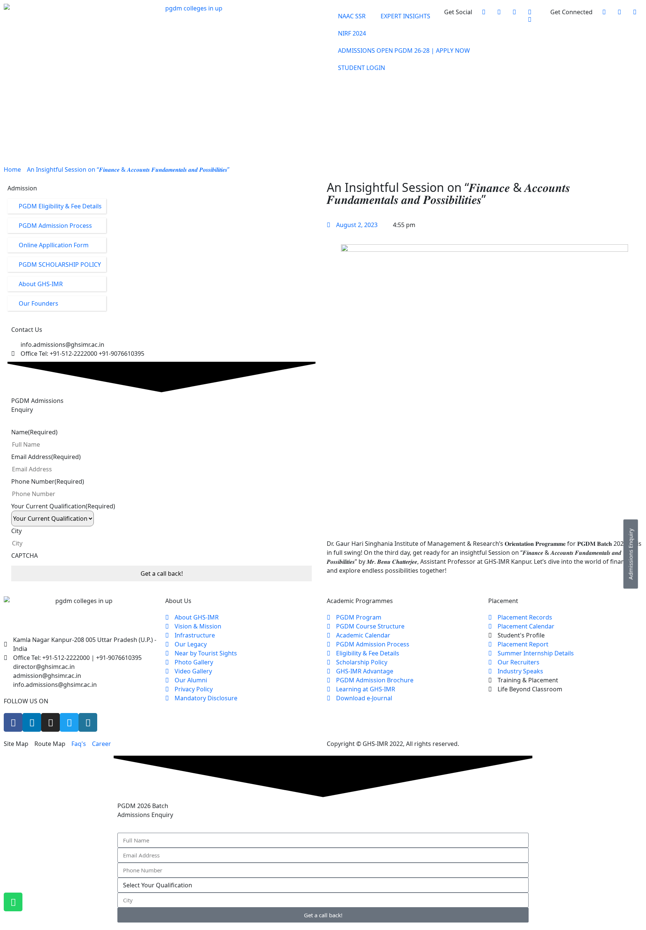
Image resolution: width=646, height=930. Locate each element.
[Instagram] (50, 722)
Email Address (46, 457)
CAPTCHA (24, 555)
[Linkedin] (31, 722)
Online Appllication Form (54, 245)
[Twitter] (69, 722)
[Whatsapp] (13, 902)
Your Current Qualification (63, 506)
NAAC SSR (352, 16)
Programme (397, 91)
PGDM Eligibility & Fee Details (60, 206)
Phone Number (47, 481)
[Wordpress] (88, 722)
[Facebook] (13, 722)
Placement (411, 106)
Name (34, 432)
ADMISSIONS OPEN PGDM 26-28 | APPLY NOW (404, 50)
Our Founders (38, 303)
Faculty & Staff (367, 106)
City (16, 531)
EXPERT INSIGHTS (405, 16)
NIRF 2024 (352, 33)
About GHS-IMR (41, 284)
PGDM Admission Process (55, 225)
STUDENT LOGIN (361, 68)
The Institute (353, 91)
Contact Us (457, 121)
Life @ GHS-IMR (454, 106)
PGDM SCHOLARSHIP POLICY (60, 264)
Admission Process (447, 91)
